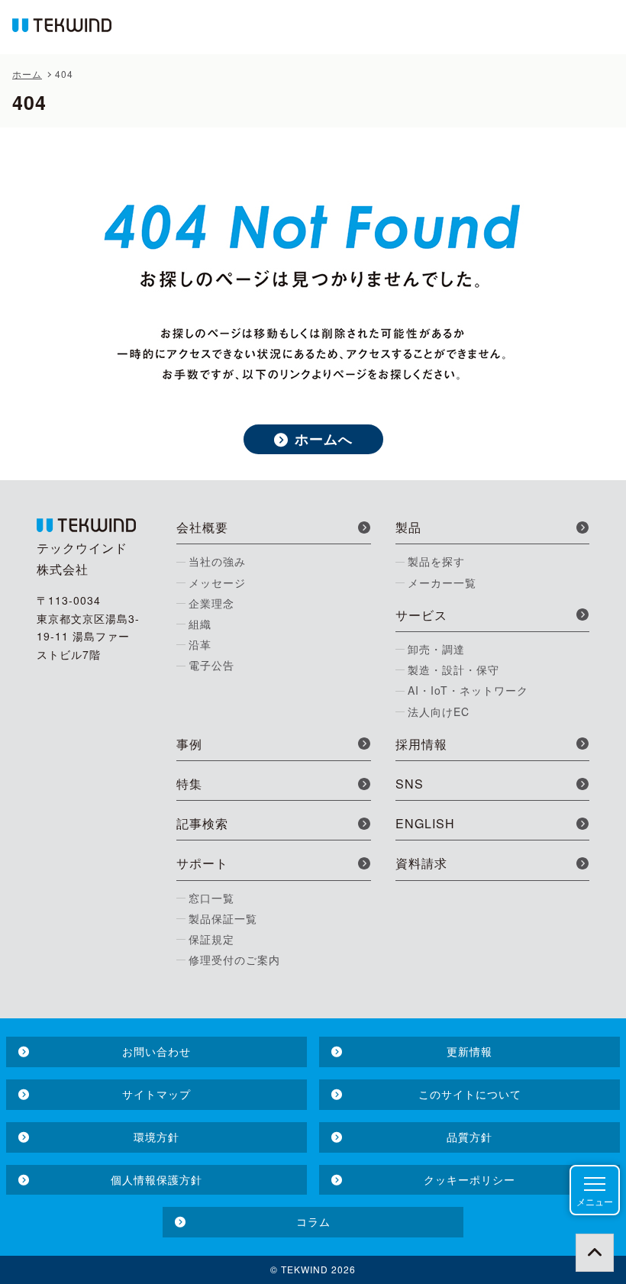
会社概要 (202, 527)
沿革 (200, 644)
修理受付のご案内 (234, 959)
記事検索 (202, 823)
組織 (200, 623)
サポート (202, 863)
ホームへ (324, 439)
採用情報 (421, 744)
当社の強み (217, 561)
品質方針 (469, 1136)
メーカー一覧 (442, 582)
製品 (408, 527)
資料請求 (421, 863)
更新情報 (469, 1051)
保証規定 (211, 939)
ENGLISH (425, 823)
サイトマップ (156, 1094)
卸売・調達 (436, 649)
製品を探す (436, 561)
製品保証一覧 (223, 918)
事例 (189, 744)
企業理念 (211, 603)
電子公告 (211, 665)
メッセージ (217, 582)
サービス (421, 615)
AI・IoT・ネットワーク (468, 690)
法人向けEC (439, 711)
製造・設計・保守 (453, 669)
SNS (409, 783)
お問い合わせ (156, 1051)
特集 (189, 783)
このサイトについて (469, 1094)
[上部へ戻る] (595, 1253)
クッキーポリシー (469, 1179)
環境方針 (156, 1136)
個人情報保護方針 (156, 1179)
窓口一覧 (211, 897)
